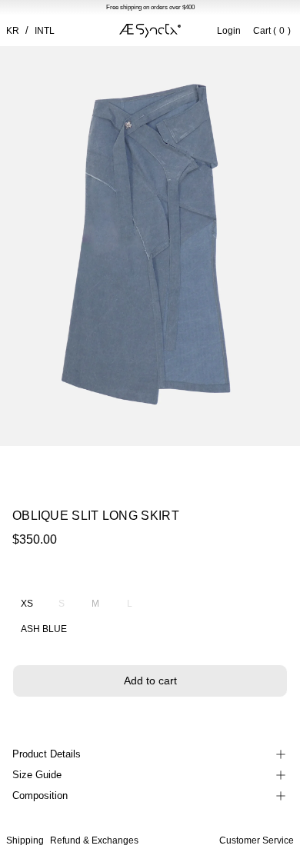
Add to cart (150, 680)
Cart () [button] (272, 30)
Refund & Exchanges (94, 840)
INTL (45, 30)
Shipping (25, 840)
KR (12, 30)
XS (27, 603)
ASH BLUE (44, 629)
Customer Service (256, 840)
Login (229, 30)
